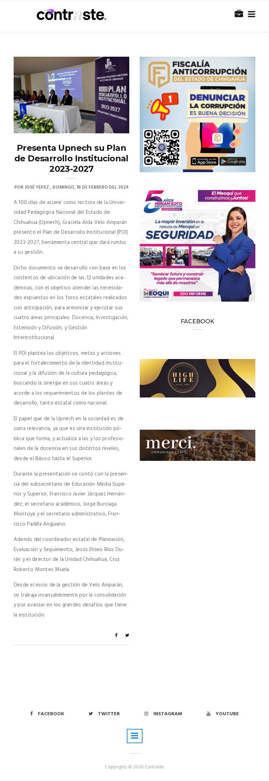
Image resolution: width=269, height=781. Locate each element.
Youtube (227, 714)
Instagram (167, 714)
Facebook (51, 714)
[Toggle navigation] (250, 14)
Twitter (109, 714)
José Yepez (37, 187)
